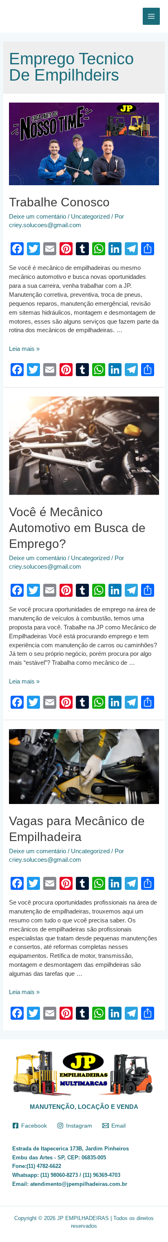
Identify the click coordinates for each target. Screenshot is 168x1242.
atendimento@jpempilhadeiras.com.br (78, 1184)
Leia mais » (24, 349)
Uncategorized (90, 216)
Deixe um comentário (37, 216)
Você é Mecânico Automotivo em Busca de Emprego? (77, 527)
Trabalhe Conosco (59, 202)
